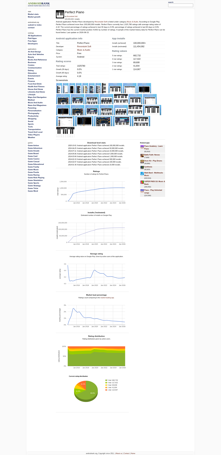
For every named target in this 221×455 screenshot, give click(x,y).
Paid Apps (32, 38)
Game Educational (36, 164)
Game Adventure (35, 148)
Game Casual (33, 161)
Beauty (31, 57)
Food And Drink (35, 84)
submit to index (35, 25)
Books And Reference (37, 60)
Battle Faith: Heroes (152, 155)
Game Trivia (33, 188)
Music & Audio (132, 22)
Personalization (34, 111)
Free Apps (32, 41)
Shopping (32, 119)
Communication (35, 68)
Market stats (33, 14)
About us (119, 453)
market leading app (107, 298)
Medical (31, 100)
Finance (31, 81)
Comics (31, 65)
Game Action (33, 145)
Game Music (33, 170)
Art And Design (34, 52)
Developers (33, 44)
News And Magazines (37, 105)
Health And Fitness (36, 86)
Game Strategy (34, 186)
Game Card (32, 156)
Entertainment (34, 76)
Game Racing (34, 175)
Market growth (34, 17)
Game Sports (33, 183)
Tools (30, 127)
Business (32, 62)
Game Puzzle (33, 172)
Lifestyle (31, 95)
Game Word (33, 191)
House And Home (35, 89)
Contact (126, 453)
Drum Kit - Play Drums (153, 161)
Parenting (32, 108)
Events (31, 78)
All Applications (35, 36)
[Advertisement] (117, 4)
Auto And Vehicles (36, 54)
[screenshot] (59, 88)
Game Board (33, 153)
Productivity (33, 116)
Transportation (34, 129)
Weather (31, 137)
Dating (31, 70)
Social (30, 121)
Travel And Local (35, 132)
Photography (33, 113)
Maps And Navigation (37, 97)
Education (32, 73)
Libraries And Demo (36, 92)
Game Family (33, 167)
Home (133, 453)
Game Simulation (35, 180)
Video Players (34, 135)
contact (31, 28)
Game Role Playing (36, 178)
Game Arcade (33, 151)
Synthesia (148, 167)
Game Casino (34, 159)
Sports (31, 124)
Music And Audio (35, 103)
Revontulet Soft (72, 16)
